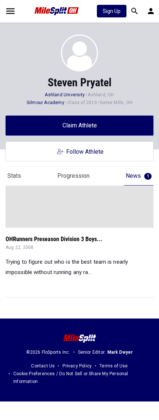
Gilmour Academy (45, 102)
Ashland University (65, 94)
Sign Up (112, 11)
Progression (73, 175)
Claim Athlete (79, 125)
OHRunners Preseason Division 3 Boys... (54, 239)
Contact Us (43, 366)
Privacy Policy (77, 366)
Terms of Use (113, 366)
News (137, 175)
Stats (14, 175)
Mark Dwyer (120, 352)
